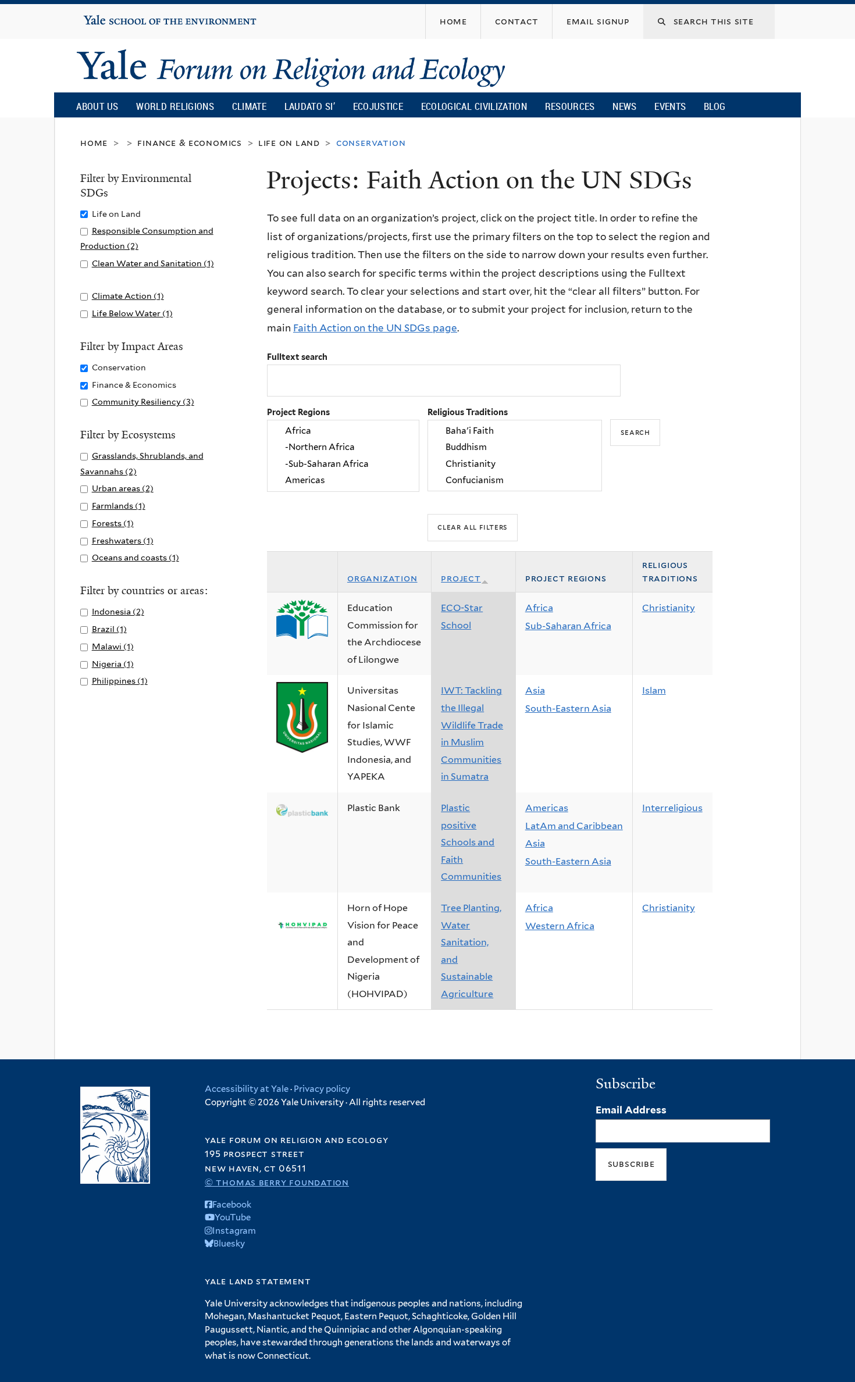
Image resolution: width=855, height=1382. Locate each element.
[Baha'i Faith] (515, 431)
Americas (546, 807)
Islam (654, 690)
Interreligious (672, 807)
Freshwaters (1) (123, 540)
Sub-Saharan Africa (568, 625)
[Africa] (343, 431)
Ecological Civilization (474, 106)
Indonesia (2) (118, 611)
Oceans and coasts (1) (135, 557)
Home (94, 142)
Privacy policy (322, 1089)
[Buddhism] (515, 448)
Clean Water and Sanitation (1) (153, 263)
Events (670, 106)
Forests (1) (113, 523)
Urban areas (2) (123, 488)
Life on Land (289, 142)
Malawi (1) (113, 646)
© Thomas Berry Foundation (277, 1182)
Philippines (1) (120, 680)
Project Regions (298, 412)
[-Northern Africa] (343, 448)
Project (461, 578)
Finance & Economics (189, 142)
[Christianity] (515, 464)
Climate (249, 106)
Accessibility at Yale (246, 1089)
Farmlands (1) (118, 505)
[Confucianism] (515, 480)
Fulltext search (297, 357)
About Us (97, 106)
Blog (714, 106)
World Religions (175, 106)
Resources (570, 106)
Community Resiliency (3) (143, 401)
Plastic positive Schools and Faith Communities (471, 842)
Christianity (668, 607)
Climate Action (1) (128, 296)
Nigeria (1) (113, 664)
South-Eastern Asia (568, 708)
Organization (382, 578)
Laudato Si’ (309, 106)
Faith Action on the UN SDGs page (375, 328)
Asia (535, 690)
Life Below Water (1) (132, 313)
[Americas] (343, 480)
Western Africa (559, 925)
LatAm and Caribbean (574, 825)
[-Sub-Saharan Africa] (343, 464)
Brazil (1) (109, 629)
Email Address (631, 1110)
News (624, 106)
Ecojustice (378, 106)
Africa (539, 607)
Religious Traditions (468, 412)
